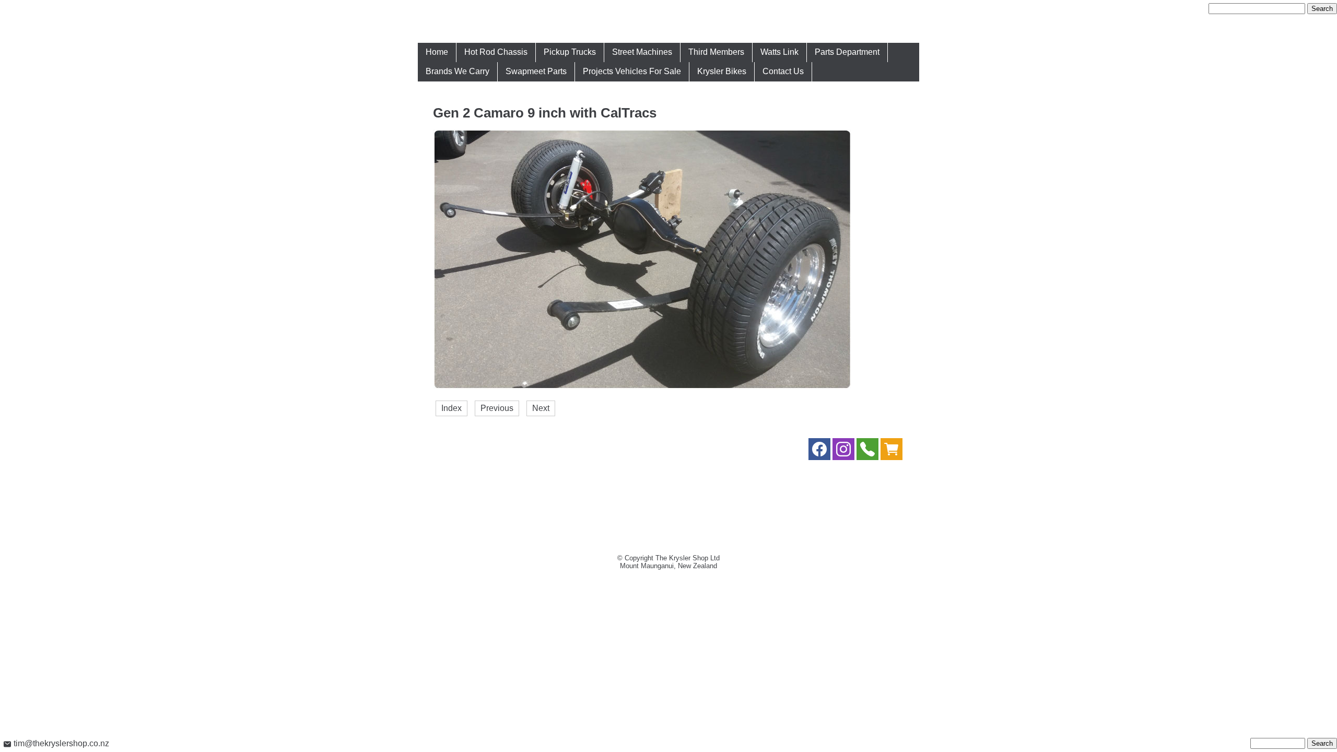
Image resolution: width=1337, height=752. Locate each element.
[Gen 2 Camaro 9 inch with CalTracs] (642, 386)
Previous (496, 408)
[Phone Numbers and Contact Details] (867, 451)
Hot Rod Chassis (495, 52)
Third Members (716, 52)
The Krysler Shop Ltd (687, 558)
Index (451, 408)
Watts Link (779, 52)
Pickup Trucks (570, 52)
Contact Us (783, 71)
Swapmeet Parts (536, 71)
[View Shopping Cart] (891, 451)
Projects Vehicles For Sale (632, 71)
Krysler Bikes (721, 71)
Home (437, 52)
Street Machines (642, 52)
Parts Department (847, 52)
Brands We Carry (457, 71)
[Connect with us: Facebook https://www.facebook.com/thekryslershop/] (819, 451)
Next (540, 408)
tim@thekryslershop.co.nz (60, 743)
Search (1322, 9)
